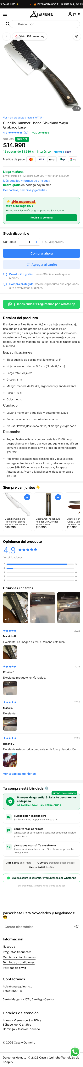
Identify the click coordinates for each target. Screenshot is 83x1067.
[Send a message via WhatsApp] (75, 1052)
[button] (76, 14)
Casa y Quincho (50, 1057)
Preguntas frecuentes (17, 952)
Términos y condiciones (19, 962)
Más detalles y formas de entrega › (26, 180)
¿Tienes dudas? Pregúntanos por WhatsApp (44, 304)
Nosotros (9, 947)
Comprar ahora (41, 253)
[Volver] (6, 36)
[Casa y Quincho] (41, 14)
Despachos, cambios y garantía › (25, 190)
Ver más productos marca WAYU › (23, 117)
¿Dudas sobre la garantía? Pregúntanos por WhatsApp (44, 877)
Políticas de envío (14, 968)
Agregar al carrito (44, 264)
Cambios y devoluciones (19, 957)
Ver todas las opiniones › (20, 773)
